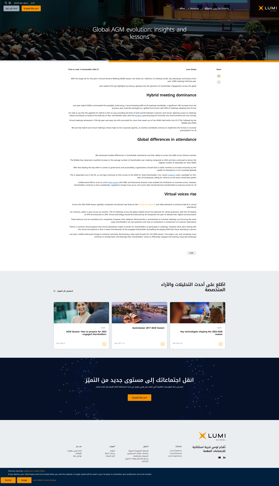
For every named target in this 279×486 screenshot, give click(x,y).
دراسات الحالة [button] (110, 453)
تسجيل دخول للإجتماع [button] (21, 3)
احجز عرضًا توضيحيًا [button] (31, 8)
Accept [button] (24, 480)
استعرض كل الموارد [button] (65, 291)
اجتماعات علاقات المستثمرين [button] (137, 453)
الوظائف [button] (78, 453)
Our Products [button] (223, 8)
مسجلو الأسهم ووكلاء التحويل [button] (136, 458)
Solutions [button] (208, 8)
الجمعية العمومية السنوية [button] (138, 450)
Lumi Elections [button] (176, 453)
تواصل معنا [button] (77, 456)
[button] (255, 8)
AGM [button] (191, 253)
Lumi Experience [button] (175, 456)
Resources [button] (194, 8)
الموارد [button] (112, 450)
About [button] (182, 8)
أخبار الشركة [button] (110, 456)
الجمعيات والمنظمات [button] (140, 456)
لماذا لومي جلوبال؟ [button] (74, 450)
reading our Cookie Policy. (26, 471)
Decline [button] (8, 480)
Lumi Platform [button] (176, 450)
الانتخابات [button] (145, 461)
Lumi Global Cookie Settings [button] (44, 480)
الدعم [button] (33, 3)
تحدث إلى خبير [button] (11, 8)
